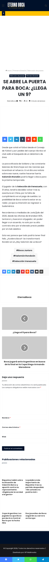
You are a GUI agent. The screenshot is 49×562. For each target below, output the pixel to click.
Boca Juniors (25, 250)
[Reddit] (27, 272)
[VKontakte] (32, 272)
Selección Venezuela (25, 261)
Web (4, 437)
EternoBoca (24, 297)
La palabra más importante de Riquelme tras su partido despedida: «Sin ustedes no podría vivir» (35, 486)
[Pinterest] (23, 272)
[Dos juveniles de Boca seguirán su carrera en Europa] (36, 505)
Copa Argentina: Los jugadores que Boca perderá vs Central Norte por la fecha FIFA (11, 518)
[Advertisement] (24, 41)
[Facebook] (4, 272)
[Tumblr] (18, 272)
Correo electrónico (11, 427)
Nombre (6, 418)
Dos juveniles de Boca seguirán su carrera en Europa (36, 515)
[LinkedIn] (13, 272)
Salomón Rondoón (25, 255)
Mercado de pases (35, 70)
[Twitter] (9, 272)
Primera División (19, 70)
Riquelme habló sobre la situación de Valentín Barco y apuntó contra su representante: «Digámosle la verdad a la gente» (12, 487)
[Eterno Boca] (16, 5)
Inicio (9, 70)
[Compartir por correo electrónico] (37, 272)
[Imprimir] (41, 272)
